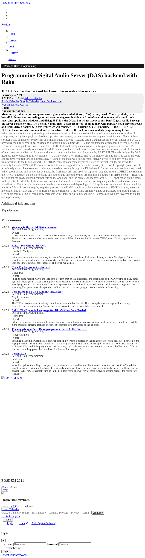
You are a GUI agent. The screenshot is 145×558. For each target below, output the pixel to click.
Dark (22, 523)
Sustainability (39, 512)
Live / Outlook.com (51, 101)
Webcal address (10, 104)
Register (6, 24)
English (15, 516)
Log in (6, 551)
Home (11, 33)
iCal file (23, 104)
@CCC (16, 506)
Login (11, 46)
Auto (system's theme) (41, 523)
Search (12, 59)
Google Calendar (29, 101)
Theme (7, 519)
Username (7, 544)
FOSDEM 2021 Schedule (15, 2)
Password (52, 544)
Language (98, 512)
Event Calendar (10, 509)
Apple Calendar (10, 101)
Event (5, 489)
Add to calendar (33, 98)
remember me (13, 547)
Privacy (75, 512)
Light (10, 523)
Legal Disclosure (58, 512)
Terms (85, 512)
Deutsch (6, 516)
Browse (12, 40)
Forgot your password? (14, 554)
